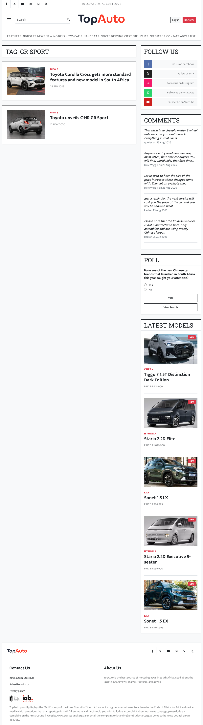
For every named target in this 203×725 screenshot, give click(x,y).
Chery (149, 369)
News (70, 36)
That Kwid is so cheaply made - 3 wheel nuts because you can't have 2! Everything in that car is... (170, 134)
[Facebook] (6, 4)
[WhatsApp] (38, 4)
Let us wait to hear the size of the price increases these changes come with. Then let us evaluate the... (168, 179)
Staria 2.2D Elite (159, 439)
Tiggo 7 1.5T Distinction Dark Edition (167, 377)
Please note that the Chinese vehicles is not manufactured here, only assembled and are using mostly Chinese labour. (169, 227)
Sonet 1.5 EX (156, 621)
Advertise (188, 36)
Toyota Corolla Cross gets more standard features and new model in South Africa (90, 77)
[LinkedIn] (46, 4)
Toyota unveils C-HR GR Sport (79, 118)
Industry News (33, 36)
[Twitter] (14, 4)
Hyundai (151, 433)
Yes (150, 285)
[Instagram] (30, 4)
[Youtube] (22, 4)
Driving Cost (121, 36)
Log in (175, 20)
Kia (146, 492)
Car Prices (102, 36)
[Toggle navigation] (9, 20)
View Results (171, 307)
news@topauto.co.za (22, 678)
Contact (173, 36)
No (150, 290)
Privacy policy (17, 691)
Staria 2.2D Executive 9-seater (167, 559)
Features (14, 36)
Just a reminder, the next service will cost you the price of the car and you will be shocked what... (169, 202)
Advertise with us (20, 684)
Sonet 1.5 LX (156, 498)
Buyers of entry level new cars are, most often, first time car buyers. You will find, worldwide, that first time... (169, 157)
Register (189, 20)
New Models (55, 36)
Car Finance (84, 36)
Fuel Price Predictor (149, 36)
